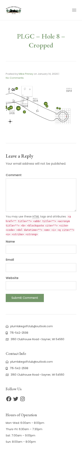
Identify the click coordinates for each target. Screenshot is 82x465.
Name (10, 241)
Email (10, 259)
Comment (14, 175)
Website (12, 278)
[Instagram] (22, 399)
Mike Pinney (26, 74)
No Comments (15, 78)
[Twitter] (16, 399)
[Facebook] (9, 399)
